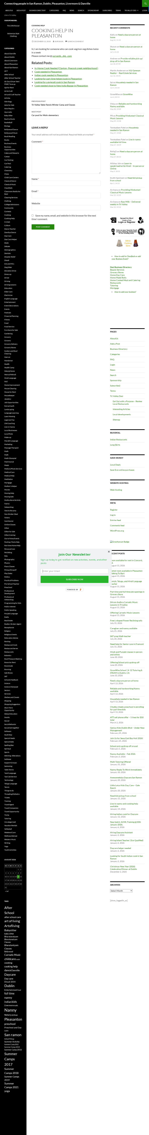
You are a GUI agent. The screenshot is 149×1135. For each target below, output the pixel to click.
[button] (74, 554)
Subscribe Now (74, 579)
